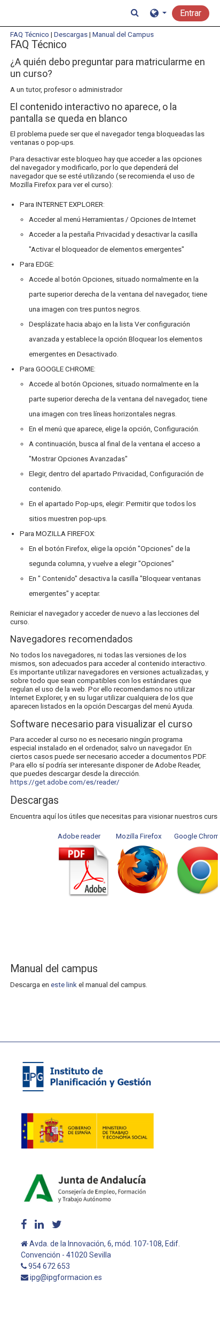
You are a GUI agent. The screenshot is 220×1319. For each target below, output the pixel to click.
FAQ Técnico (29, 34)
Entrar (190, 13)
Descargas (71, 34)
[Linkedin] (39, 1224)
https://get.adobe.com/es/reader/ (65, 782)
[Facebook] (24, 1224)
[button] (135, 12)
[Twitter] (57, 1224)
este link (64, 984)
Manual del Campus (123, 34)
